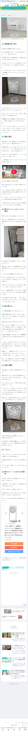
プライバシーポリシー (20, 722)
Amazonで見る (14, 543)
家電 (23, 567)
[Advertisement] (14, 588)
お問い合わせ (14, 725)
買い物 (5, 569)
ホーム (7, 722)
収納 (18, 567)
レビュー (13, 567)
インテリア (6, 567)
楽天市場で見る (14, 547)
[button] (25, 388)
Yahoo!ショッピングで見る (14, 551)
